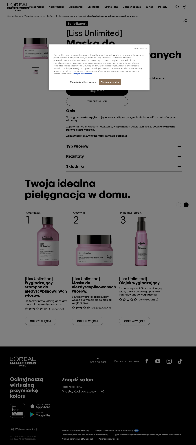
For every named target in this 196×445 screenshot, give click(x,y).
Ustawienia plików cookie (83, 82)
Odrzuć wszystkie (140, 48)
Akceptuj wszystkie (110, 82)
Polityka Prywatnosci (82, 73)
